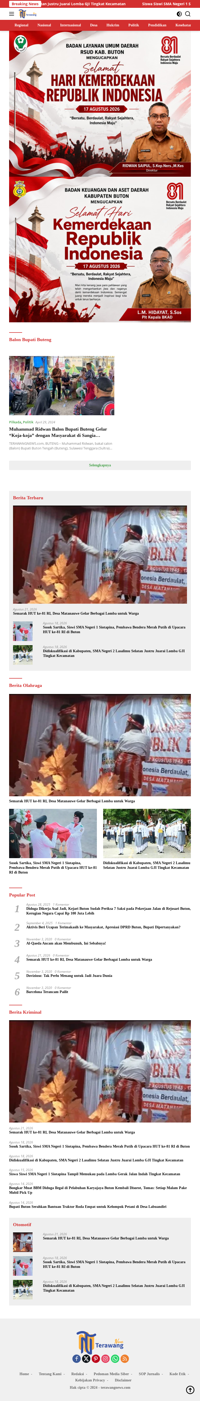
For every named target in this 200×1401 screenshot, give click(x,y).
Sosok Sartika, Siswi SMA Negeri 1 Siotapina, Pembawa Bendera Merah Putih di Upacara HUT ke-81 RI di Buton (114, 629)
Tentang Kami (50, 1374)
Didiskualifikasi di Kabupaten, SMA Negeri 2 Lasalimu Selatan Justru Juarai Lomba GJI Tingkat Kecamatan (114, 653)
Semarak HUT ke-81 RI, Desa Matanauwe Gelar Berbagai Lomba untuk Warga (76, 613)
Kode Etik (178, 1374)
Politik (28, 422)
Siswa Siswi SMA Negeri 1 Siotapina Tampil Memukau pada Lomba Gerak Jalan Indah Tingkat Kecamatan (94, 1174)
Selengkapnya (100, 465)
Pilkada (15, 422)
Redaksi (77, 1374)
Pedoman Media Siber (111, 1374)
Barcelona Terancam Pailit (47, 992)
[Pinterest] (96, 1359)
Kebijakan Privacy (90, 1380)
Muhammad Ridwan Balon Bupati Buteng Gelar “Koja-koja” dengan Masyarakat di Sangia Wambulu (58, 435)
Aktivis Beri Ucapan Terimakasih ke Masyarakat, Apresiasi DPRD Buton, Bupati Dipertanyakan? (103, 927)
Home (24, 1374)
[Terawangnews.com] (26, 13)
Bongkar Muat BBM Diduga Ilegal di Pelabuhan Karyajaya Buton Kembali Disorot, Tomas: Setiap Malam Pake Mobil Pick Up (98, 1190)
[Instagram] (105, 1359)
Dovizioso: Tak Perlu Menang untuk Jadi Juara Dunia (69, 976)
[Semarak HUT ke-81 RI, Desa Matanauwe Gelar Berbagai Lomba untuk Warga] (100, 555)
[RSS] (125, 1359)
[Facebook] (76, 1359)
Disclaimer (123, 1380)
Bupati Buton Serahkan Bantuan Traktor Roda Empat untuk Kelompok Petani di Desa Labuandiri (87, 1207)
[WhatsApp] (115, 1359)
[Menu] (12, 13)
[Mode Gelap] (179, 14)
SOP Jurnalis (149, 1374)
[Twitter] (86, 1359)
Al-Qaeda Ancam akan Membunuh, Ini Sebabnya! (66, 943)
